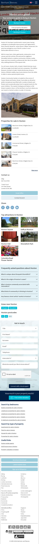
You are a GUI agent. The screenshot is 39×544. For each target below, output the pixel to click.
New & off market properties (9, 493)
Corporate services (25, 516)
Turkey (22, 514)
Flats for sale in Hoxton (8, 430)
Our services (4, 501)
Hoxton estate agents (7, 443)
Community (4, 503)
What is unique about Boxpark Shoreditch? (15, 274)
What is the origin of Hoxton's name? (13, 279)
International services (6, 484)
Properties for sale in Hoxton (9, 436)
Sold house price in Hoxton (9, 446)
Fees (2, 488)
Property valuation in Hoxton (10, 449)
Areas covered (24, 493)
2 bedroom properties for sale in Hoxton (13, 414)
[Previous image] (4, 105)
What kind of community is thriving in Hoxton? (17, 291)
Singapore (23, 508)
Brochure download (19, 460)
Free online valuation (21, 398)
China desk (23, 520)
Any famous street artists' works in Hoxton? (16, 296)
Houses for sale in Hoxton (8, 433)
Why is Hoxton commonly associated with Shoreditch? (15, 285)
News (22, 476)
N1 (6, 316)
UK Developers (24, 488)
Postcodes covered (25, 495)
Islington (5, 308)
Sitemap (23, 484)
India (2, 514)
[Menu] (36, 2)
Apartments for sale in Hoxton (10, 427)
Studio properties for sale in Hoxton (11, 408)
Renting (3, 480)
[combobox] (19, 358)
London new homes (6, 482)
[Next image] (35, 105)
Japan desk (23, 518)
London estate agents (26, 491)
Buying (3, 476)
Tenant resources (5, 486)
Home (2, 7)
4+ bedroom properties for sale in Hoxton (13, 420)
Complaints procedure (7, 505)
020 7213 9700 (5, 181)
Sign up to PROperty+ (19, 469)
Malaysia (3, 518)
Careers (22, 482)
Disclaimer (3, 499)
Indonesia (3, 516)
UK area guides (24, 497)
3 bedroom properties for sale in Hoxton (13, 417)
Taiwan (22, 510)
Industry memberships (7, 495)
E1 (3, 316)
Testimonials (24, 486)
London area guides (11, 7)
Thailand (23, 512)
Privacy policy (4, 497)
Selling (3, 474)
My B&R (22, 480)
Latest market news (19, 465)
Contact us (23, 474)
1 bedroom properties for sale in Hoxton (13, 411)
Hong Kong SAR (5, 512)
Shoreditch (13, 308)
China (2, 510)
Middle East (4, 520)
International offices (6, 508)
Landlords (3, 478)
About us (23, 478)
